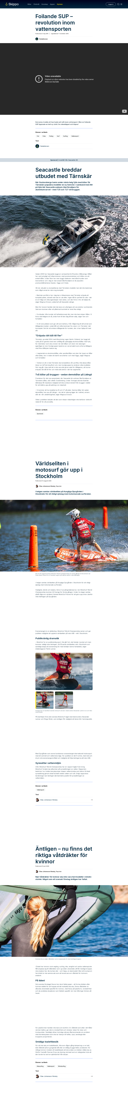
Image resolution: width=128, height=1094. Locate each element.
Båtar (29, 4)
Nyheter (60, 4)
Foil (38, 136)
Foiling (51, 136)
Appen (52, 4)
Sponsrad (40, 413)
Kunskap (45, 4)
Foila (44, 136)
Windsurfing (61, 1066)
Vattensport (75, 136)
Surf (58, 136)
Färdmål (36, 4)
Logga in (110, 4)
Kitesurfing (40, 1066)
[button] (91, 671)
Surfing (65, 136)
